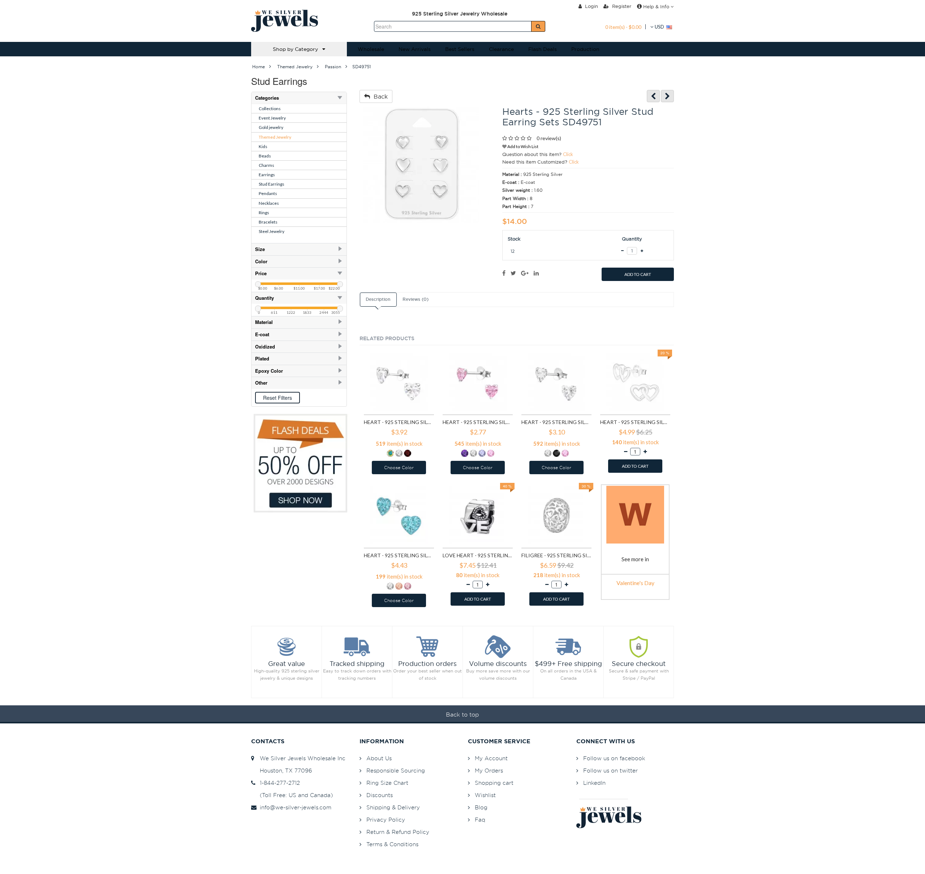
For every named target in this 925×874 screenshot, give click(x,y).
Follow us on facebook (614, 758)
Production (585, 49)
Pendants (268, 193)
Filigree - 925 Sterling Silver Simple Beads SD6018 (556, 555)
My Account (491, 758)
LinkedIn (594, 782)
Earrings (267, 174)
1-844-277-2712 (278, 782)
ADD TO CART (637, 274)
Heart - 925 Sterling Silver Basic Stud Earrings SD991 (399, 422)
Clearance (501, 49)
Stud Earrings (271, 184)
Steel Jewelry (271, 231)
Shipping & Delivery (393, 807)
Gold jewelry (271, 127)
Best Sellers (459, 49)
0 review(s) (549, 138)
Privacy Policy (385, 819)
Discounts (379, 795)
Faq (480, 819)
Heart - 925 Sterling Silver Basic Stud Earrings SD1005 (556, 422)
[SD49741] (653, 96)
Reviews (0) (416, 299)
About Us (379, 758)
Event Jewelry (272, 118)
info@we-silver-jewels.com (293, 807)
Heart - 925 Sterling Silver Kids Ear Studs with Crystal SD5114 (399, 555)
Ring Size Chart (387, 782)
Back (379, 96)
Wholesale (371, 49)
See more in (635, 559)
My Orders (489, 770)
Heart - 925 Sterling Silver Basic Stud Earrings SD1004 (478, 422)
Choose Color (399, 467)
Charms (266, 165)
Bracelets (268, 222)
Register (621, 6)
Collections (270, 108)
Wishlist (485, 795)
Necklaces (269, 203)
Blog (481, 807)
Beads (265, 156)
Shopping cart (494, 782)
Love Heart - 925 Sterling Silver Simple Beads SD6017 (478, 555)
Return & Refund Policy (397, 831)
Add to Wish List (522, 146)
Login (591, 6)
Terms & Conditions (392, 844)
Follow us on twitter (610, 770)
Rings (264, 212)
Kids (263, 146)
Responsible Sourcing (395, 770)
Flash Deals (542, 49)
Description (378, 299)
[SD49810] (667, 96)
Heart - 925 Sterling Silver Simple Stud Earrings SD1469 (635, 422)
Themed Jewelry (275, 137)
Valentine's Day (635, 582)
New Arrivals (415, 49)
